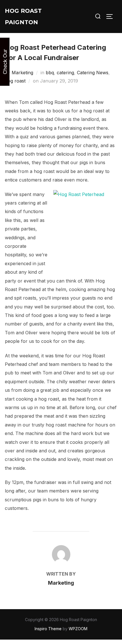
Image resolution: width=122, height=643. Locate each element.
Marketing (22, 72)
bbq (50, 72)
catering (65, 72)
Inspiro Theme (48, 628)
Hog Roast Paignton (23, 16)
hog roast (15, 81)
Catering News (92, 72)
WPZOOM (78, 628)
